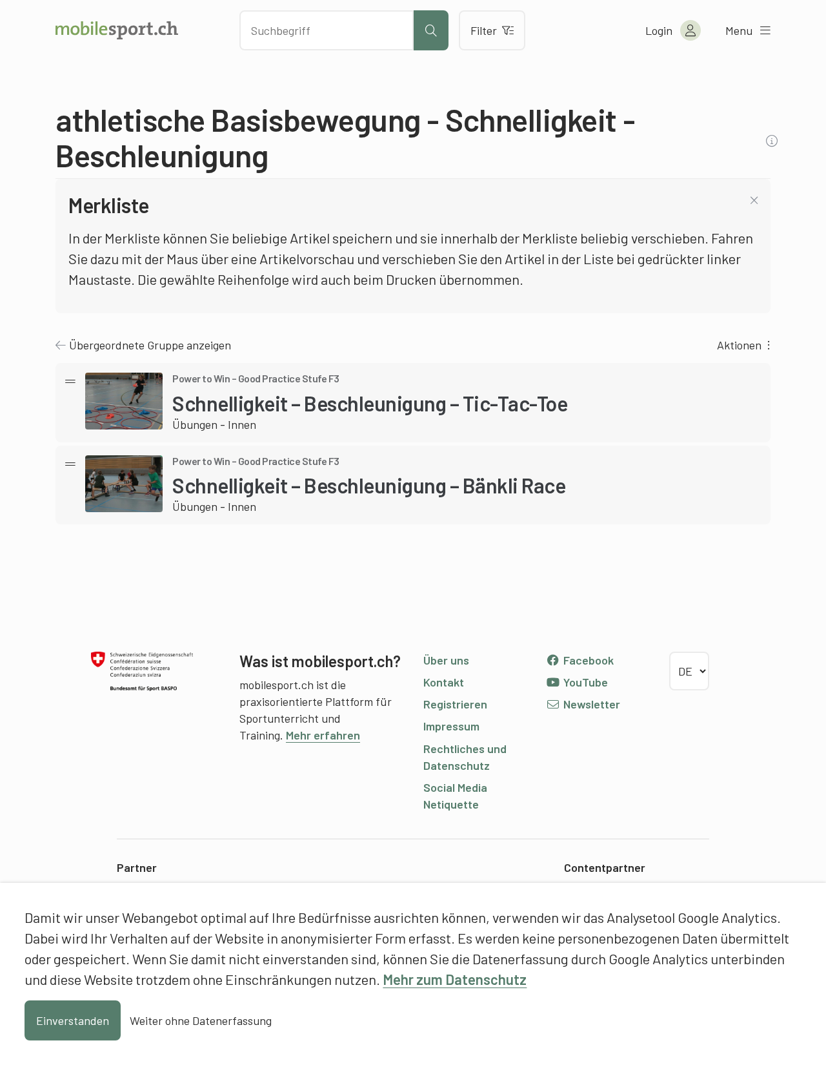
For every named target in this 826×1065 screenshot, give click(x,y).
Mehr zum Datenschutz (455, 979)
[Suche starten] (431, 30)
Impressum (451, 726)
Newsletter (590, 704)
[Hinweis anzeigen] (773, 141)
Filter (483, 30)
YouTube (584, 682)
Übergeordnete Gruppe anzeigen (150, 345)
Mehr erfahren (323, 735)
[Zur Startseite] (116, 30)
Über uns (446, 660)
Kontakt (443, 682)
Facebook (587, 660)
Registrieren (455, 704)
